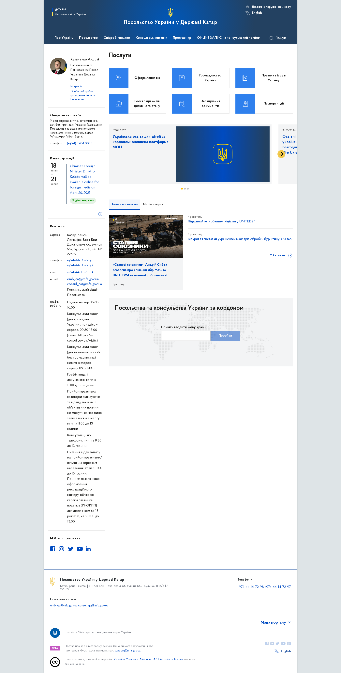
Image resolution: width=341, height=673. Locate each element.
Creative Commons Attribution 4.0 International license (148, 659)
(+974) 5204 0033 (80, 143)
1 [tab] (182, 189)
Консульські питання (151, 38)
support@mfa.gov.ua (128, 650)
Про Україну (63, 38)
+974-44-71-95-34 (80, 272)
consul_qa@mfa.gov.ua (84, 284)
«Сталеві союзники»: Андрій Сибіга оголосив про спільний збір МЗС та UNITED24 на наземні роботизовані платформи (140, 270)
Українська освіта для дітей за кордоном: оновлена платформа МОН (141, 142)
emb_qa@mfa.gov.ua (83, 279)
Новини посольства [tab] (124, 204)
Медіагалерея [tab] (153, 204)
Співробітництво (117, 38)
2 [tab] (185, 189)
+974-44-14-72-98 (80, 260)
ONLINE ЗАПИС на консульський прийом (228, 38)
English (257, 12)
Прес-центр (182, 38)
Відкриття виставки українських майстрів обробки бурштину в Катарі (240, 239)
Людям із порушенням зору (271, 6)
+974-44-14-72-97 (80, 265)
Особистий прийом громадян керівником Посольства (82, 95)
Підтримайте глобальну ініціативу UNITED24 (222, 221)
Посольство (88, 38)
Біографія (76, 86)
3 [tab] (188, 189)
